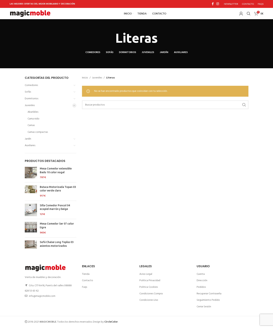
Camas (31, 125)
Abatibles (33, 112)
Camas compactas (38, 132)
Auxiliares (30, 145)
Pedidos (201, 287)
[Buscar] (248, 13)
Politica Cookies (148, 287)
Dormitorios (31, 98)
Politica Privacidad (149, 280)
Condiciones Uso (148, 300)
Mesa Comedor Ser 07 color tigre (57, 225)
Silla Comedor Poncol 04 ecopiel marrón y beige (55, 207)
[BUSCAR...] (244, 104)
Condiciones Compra (151, 294)
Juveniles (30, 105)
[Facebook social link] (213, 4)
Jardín (28, 139)
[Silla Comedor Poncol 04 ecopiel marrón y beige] (31, 210)
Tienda (85, 274)
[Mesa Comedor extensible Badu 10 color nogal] (31, 173)
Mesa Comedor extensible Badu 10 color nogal (56, 170)
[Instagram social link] (217, 4)
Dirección (202, 280)
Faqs (84, 287)
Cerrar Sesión (204, 306)
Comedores (31, 85)
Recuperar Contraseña (209, 294)
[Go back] (110, 38)
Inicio (85, 78)
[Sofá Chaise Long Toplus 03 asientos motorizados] (31, 244)
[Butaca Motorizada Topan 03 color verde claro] (31, 191)
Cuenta (201, 274)
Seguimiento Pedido (208, 300)
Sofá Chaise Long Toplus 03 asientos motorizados (57, 244)
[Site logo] (30, 13)
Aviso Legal (145, 274)
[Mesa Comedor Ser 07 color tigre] (31, 228)
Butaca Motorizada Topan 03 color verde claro (58, 188)
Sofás (28, 92)
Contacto (87, 280)
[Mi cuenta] (241, 13)
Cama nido (33, 119)
